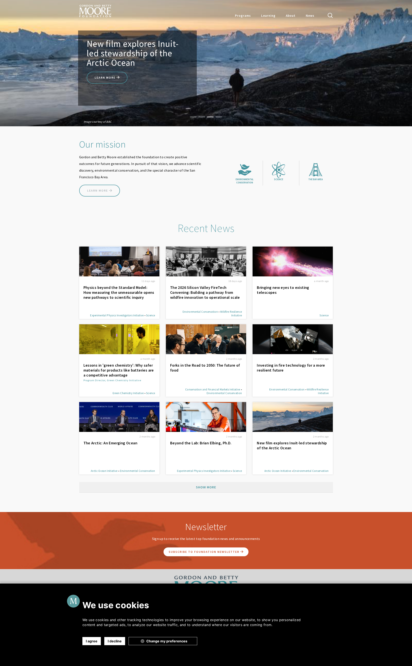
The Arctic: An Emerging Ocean (110, 442)
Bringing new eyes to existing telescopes (283, 290)
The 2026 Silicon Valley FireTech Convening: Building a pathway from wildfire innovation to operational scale (205, 292)
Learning (268, 16)
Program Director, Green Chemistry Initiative (112, 380)
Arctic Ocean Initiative (104, 471)
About (290, 16)
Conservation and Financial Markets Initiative (212, 389)
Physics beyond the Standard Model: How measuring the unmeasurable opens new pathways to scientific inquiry (118, 292)
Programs (243, 16)
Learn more (106, 77)
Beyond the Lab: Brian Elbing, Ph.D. (201, 442)
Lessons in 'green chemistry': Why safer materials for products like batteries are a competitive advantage (118, 370)
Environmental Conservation (200, 312)
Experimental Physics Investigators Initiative (117, 315)
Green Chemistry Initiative (128, 393)
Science (150, 315)
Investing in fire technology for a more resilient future (291, 368)
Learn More (98, 190)
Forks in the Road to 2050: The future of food (205, 368)
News (310, 16)
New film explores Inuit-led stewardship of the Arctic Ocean (292, 445)
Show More (206, 487)
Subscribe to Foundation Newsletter (204, 552)
